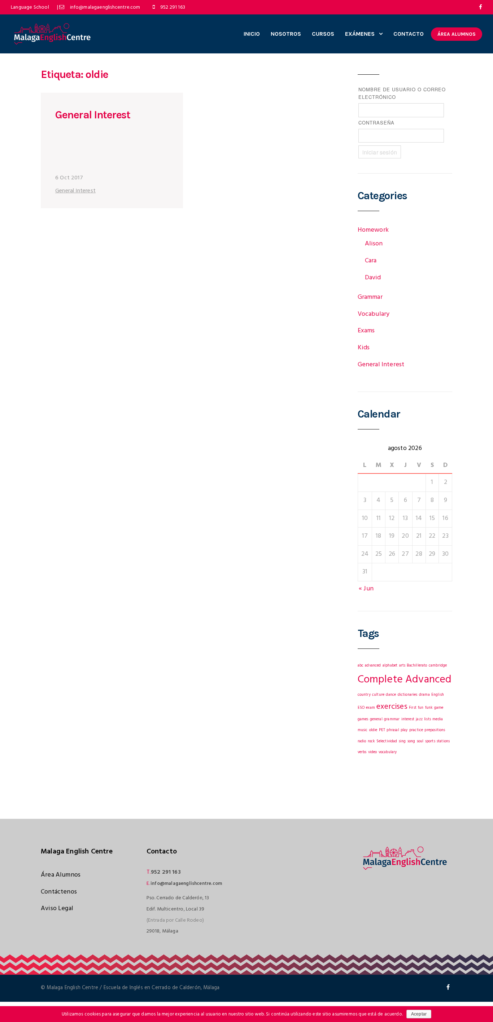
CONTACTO (408, 33)
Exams (366, 331)
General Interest (92, 114)
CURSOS (323, 33)
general (376, 719)
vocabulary (388, 752)
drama (424, 695)
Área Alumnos (60, 875)
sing (402, 741)
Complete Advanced (405, 679)
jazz (419, 719)
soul (420, 741)
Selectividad (386, 741)
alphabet (390, 666)
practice (416, 730)
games (363, 719)
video (372, 752)
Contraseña (376, 122)
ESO (361, 708)
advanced (373, 666)
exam (370, 708)
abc (361, 666)
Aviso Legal (57, 908)
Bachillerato (417, 666)
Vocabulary (374, 314)
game (439, 708)
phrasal (393, 730)
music (363, 730)
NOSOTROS (286, 33)
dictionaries (408, 695)
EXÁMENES (360, 33)
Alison (374, 244)
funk (429, 708)
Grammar (370, 297)
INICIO (252, 33)
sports (430, 741)
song (411, 741)
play (404, 730)
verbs (362, 752)
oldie (373, 730)
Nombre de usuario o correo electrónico (402, 93)
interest (407, 719)
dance (391, 695)
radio (362, 741)
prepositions (434, 730)
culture (378, 695)
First (412, 708)
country (364, 695)
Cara (371, 261)
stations (443, 741)
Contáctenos (59, 892)
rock (371, 741)
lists (427, 719)
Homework (373, 230)
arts (402, 666)
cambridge (438, 666)
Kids (364, 347)
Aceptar (419, 1014)
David (373, 277)
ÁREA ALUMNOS (456, 34)
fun (421, 708)
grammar (392, 719)
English (437, 695)
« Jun (366, 589)
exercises (391, 706)
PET (382, 730)
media (437, 719)
